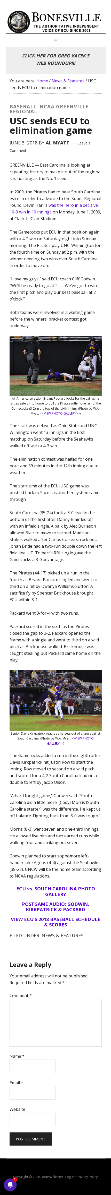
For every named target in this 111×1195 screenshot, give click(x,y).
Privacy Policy (87, 1176)
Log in (69, 1176)
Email (16, 1083)
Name (17, 1056)
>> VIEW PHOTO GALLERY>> (59, 413)
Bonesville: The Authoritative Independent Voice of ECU (56, 21)
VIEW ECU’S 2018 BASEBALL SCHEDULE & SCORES (55, 922)
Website (17, 1109)
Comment (21, 995)
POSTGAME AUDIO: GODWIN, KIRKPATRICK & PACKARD (55, 907)
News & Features (62, 935)
